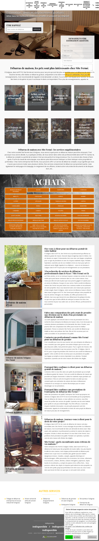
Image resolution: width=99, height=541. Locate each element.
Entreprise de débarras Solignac (86, 504)
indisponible (39, 526)
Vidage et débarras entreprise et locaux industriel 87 (86, 5)
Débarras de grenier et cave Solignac (68, 500)
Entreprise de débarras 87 (29, 5)
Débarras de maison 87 (44, 5)
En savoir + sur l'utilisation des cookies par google (78, 527)
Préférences (92, 537)
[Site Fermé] (49, 519)
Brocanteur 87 (78, 5)
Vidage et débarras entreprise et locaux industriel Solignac (13, 501)
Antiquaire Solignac (68, 505)
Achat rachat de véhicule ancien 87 (37, 5)
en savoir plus (15, 110)
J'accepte (69, 537)
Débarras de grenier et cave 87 (61, 5)
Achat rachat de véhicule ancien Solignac (30, 501)
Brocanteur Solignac (87, 499)
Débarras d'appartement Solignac (48, 501)
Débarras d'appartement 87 (53, 5)
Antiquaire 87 (69, 5)
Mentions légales (63, 533)
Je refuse (77, 537)
